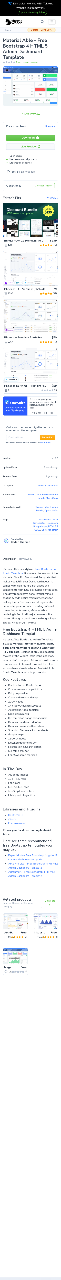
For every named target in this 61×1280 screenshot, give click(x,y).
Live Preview (32, 114)
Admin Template (13, 573)
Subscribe (47, 437)
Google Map (43, 498)
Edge (46, 507)
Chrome (39, 507)
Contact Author (44, 185)
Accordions (45, 519)
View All (52, 197)
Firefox (54, 507)
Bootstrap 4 (15, 815)
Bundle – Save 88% (41, 29)
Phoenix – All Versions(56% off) (25, 289)
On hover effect (50, 529)
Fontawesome (16, 823)
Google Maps (40, 526)
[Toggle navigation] (52, 22)
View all (50, 901)
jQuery (12, 819)
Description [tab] (9, 559)
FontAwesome (50, 494)
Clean (55, 519)
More (8, 30)
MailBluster (45, 442)
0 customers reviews (27, 62)
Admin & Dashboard (47, 485)
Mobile (39, 510)
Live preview (46, 233)
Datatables (39, 523)
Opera (48, 510)
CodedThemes (20, 542)
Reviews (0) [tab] (26, 559)
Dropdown (52, 523)
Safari (55, 510)
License (49, 126)
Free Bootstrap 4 (45, 569)
